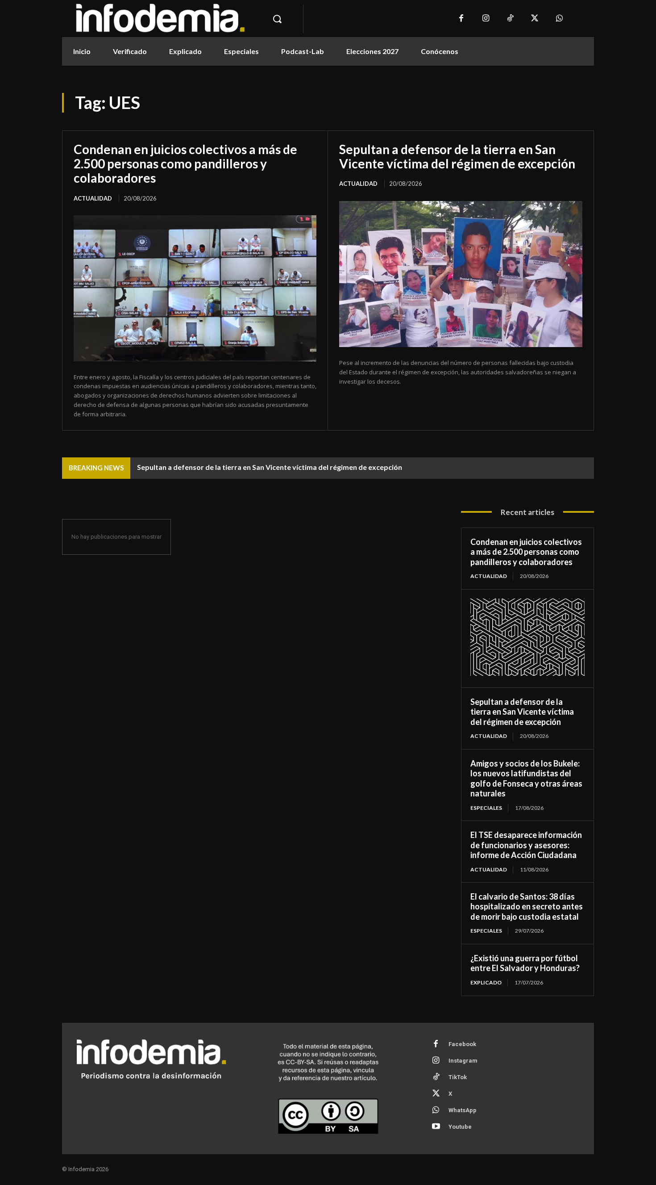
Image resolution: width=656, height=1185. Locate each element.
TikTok (457, 1077)
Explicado (486, 982)
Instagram (462, 1060)
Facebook (462, 1044)
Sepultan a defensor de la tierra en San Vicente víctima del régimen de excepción (457, 156)
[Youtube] (436, 1127)
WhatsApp (462, 1110)
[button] (277, 18)
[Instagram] (486, 19)
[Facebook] (461, 19)
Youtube (460, 1126)
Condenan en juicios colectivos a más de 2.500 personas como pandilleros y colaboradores (185, 163)
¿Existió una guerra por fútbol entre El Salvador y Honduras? (525, 963)
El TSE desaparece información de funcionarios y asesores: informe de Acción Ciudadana (526, 845)
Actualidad (93, 198)
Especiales (486, 807)
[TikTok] (510, 19)
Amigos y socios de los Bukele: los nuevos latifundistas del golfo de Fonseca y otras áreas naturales (526, 778)
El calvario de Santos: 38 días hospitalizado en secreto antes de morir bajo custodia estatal (526, 906)
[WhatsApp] (559, 19)
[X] (535, 19)
